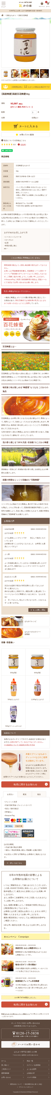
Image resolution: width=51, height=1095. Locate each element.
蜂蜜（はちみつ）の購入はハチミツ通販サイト (15, 1014)
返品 (39, 794)
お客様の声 (31, 1073)
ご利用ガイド (6, 1069)
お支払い (10, 794)
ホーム (3, 1061)
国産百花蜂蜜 (23, 15)
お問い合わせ (6, 1077)
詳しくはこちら (16, 863)
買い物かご (5, 1065)
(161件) (23, 144)
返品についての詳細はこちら (15, 140)
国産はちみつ (11, 15)
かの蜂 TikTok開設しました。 (26, 997)
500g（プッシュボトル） (13, 726)
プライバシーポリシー (26, 1087)
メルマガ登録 (31, 1077)
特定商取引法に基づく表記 (33, 1084)
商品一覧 (30, 1061)
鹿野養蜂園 (5, 1073)
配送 (24, 794)
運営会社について (16, 1084)
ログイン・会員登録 (33, 1065)
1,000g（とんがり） (37, 699)
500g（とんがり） (13, 699)
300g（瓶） (13, 672)
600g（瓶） (37, 672)
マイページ (42, 3)
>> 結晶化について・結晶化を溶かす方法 (19, 744)
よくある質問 (31, 1069)
